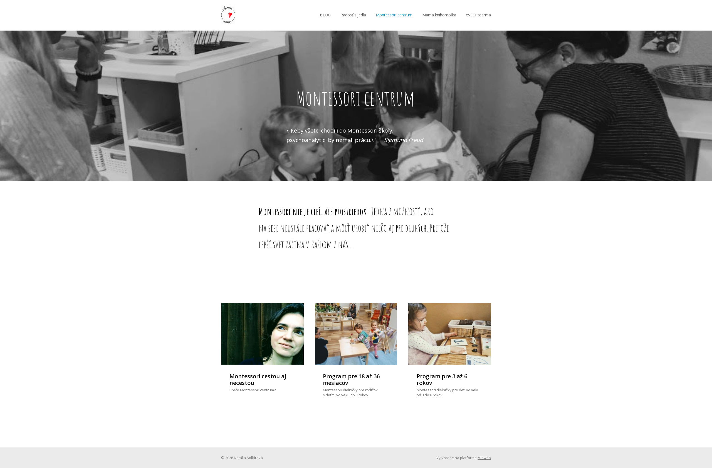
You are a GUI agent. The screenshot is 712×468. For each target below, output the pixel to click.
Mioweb (484, 457)
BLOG (325, 15)
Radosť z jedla (353, 15)
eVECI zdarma (478, 15)
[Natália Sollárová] (228, 15)
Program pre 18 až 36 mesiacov (351, 379)
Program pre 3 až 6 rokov (442, 379)
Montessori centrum (394, 15)
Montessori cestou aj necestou (257, 379)
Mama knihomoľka (439, 15)
